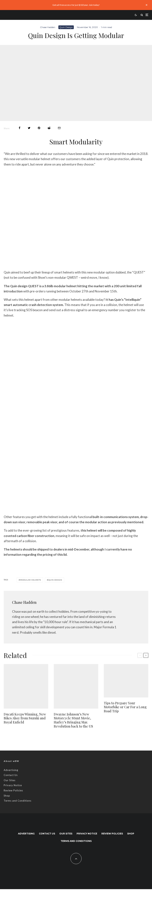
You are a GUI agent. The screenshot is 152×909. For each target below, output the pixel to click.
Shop (7, 795)
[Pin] (39, 128)
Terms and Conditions (17, 800)
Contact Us (11, 775)
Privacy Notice (13, 785)
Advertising (11, 770)
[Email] (59, 128)
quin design (55, 580)
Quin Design (66, 27)
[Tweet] (29, 128)
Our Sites (9, 780)
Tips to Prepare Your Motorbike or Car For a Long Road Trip (125, 707)
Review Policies (13, 790)
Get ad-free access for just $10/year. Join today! (76, 5)
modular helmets (30, 580)
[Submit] (49, 128)
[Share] (19, 128)
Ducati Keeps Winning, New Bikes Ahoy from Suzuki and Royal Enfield (25, 718)
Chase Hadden (47, 27)
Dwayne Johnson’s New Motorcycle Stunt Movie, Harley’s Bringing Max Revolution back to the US (73, 720)
